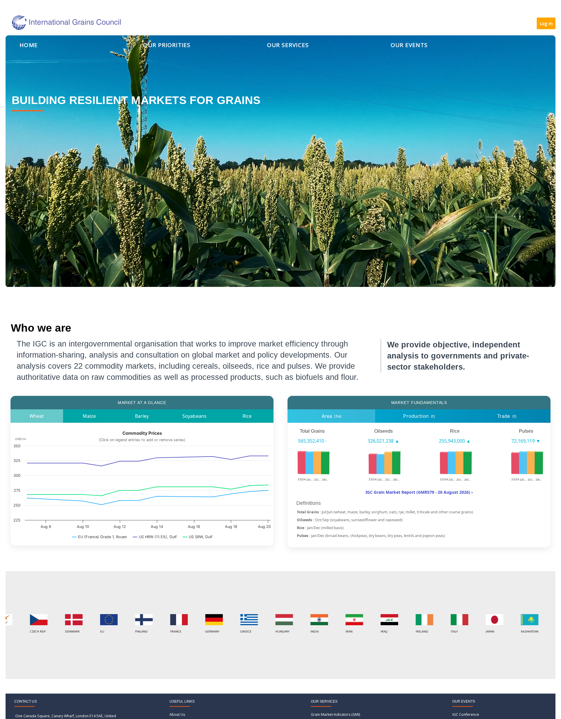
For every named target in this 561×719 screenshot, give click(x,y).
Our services (288, 45)
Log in (546, 23)
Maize (89, 416)
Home (28, 45)
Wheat (37, 416)
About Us (177, 714)
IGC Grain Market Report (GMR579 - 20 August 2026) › (419, 492)
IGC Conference (465, 714)
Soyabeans (194, 416)
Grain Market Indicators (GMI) (335, 714)
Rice (247, 416)
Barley (142, 416)
